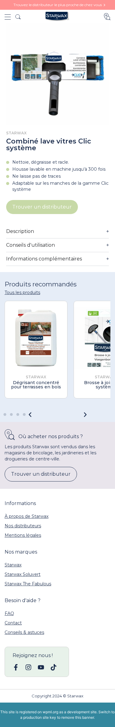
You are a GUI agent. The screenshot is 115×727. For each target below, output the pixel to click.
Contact (13, 623)
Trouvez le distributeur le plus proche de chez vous (57, 4)
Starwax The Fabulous (28, 584)
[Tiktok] (53, 667)
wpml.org (50, 712)
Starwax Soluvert (22, 574)
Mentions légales (23, 535)
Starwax (13, 565)
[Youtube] (41, 667)
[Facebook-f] (16, 667)
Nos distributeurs (23, 526)
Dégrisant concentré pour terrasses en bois (36, 385)
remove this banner (77, 717)
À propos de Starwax (26, 516)
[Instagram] (28, 667)
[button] (85, 415)
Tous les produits (22, 292)
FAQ (9, 613)
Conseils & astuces (24, 632)
